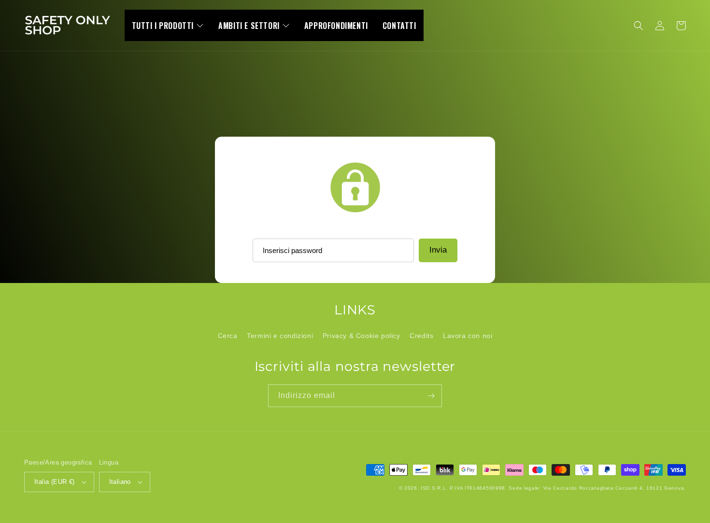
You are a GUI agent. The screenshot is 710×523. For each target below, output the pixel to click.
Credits (421, 335)
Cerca (228, 335)
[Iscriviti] (430, 395)
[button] (638, 25)
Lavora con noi (467, 335)
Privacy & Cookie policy (361, 335)
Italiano (120, 481)
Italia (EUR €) (54, 481)
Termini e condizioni (280, 335)
